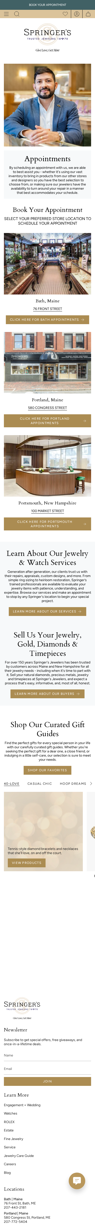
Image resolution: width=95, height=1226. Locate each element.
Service (10, 1147)
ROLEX (9, 1122)
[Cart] (87, 14)
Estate (9, 1130)
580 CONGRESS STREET (47, 408)
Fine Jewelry (13, 1139)
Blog (7, 1173)
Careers (10, 1164)
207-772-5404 (15, 1222)
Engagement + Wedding (22, 1105)
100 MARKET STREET (47, 511)
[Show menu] (6, 14)
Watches (10, 1113)
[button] (17, 14)
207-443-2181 (15, 1207)
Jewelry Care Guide (19, 1156)
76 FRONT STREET (47, 309)
